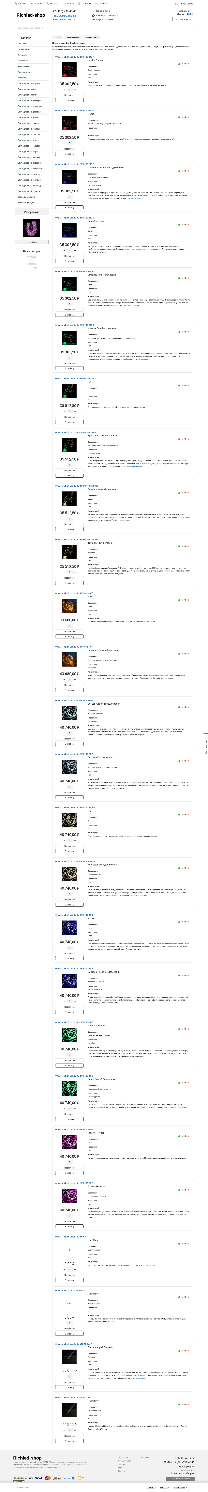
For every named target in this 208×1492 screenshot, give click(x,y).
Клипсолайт (23, 66)
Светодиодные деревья (29, 112)
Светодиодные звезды (29, 129)
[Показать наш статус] (31, 263)
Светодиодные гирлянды (30, 106)
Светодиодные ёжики (28, 123)
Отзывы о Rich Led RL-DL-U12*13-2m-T (73, 1344)
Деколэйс (22, 55)
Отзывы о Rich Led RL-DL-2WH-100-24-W (74, 700)
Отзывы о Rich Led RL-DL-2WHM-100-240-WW (76, 486)
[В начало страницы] (190, 1487)
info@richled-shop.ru (183, 1473)
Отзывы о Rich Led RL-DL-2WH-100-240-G (74, 271)
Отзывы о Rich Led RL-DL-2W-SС (70, 1237)
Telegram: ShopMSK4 (104, 19)
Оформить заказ (183, 19)
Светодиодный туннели (29, 191)
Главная (58, 37)
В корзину (69, 100)
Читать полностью (135, 198)
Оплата (53, 3)
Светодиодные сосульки (29, 180)
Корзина (163, 1488)
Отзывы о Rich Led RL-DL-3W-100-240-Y (74, 593)
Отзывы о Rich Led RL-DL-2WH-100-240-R (74, 57)
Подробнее (32, 242)
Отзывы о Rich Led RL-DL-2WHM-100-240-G (75, 379)
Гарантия (38, 3)
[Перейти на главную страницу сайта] (31, 15)
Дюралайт (23, 61)
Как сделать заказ (23, 1488)
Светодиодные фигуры (29, 174)
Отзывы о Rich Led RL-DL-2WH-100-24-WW (75, 808)
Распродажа (123, 1458)
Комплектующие (26, 202)
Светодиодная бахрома (29, 83)
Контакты (86, 3)
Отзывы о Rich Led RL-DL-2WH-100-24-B (74, 915)
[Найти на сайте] (190, 28)
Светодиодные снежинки (30, 168)
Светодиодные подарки (29, 163)
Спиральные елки (26, 197)
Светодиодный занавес (29, 146)
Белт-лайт (22, 44)
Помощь (22, 3)
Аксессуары (23, 78)
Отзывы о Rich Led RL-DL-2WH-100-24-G (74, 1022)
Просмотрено (179, 1488)
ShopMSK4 (188, 1466)
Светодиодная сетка (27, 95)
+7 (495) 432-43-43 (64, 11)
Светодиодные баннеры (29, 100)
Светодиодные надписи (29, 157)
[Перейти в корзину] (174, 13)
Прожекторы (24, 72)
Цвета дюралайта (73, 37)
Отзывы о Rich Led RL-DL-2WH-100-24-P (74, 1129)
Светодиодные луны (27, 140)
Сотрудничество (124, 1461)
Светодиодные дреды (28, 117)
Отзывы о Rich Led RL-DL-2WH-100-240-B (74, 164)
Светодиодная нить (27, 89)
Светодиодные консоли (29, 134)
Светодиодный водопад (29, 185)
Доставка (69, 3)
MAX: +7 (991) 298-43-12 (106, 15)
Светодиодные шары (28, 151)
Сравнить (151, 1488)
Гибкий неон (23, 49)
